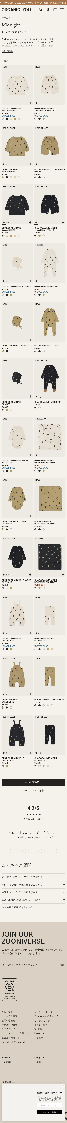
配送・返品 (7, 1011)
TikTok (37, 1061)
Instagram (39, 1033)
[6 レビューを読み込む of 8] (43, 851)
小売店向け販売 (9, 1024)
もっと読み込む (33, 782)
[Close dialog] (63, 1083)
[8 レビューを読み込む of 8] (55, 851)
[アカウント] (48, 9)
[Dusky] (15, 119)
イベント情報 (41, 1024)
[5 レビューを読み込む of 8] (37, 851)
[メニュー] (62, 9)
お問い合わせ (8, 1020)
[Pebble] (19, 119)
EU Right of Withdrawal (13, 1041)
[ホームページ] (19, 9)
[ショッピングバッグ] (55, 9)
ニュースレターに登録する (15, 1033)
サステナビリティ (43, 1020)
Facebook (7, 1057)
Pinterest (6, 1061)
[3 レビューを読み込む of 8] (24, 851)
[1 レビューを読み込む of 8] (12, 851)
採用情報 (38, 1028)
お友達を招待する (11, 1037)
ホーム (5, 17)
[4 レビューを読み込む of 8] (30, 851)
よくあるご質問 (9, 1016)
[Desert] (11, 119)
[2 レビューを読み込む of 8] (18, 851)
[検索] (41, 9)
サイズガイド (8, 1028)
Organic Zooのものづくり (47, 1016)
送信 (62, 965)
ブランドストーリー (44, 1011)
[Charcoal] (7, 119)
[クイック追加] (30, 103)
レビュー (38, 1037)
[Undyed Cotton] (19, 177)
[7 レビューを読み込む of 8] (49, 851)
